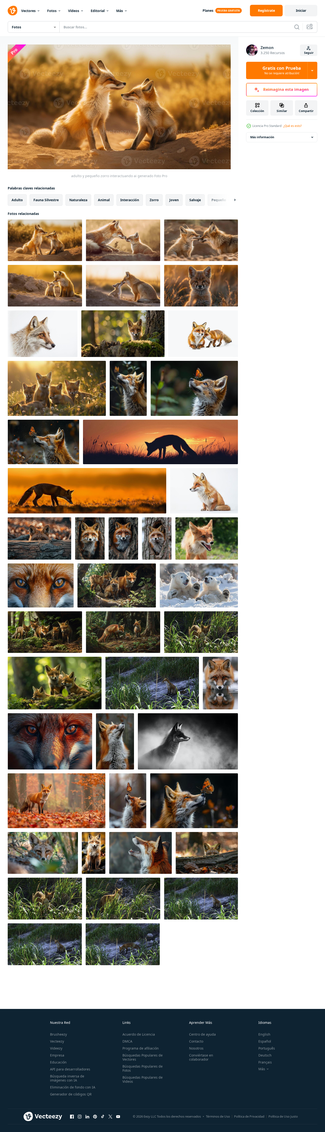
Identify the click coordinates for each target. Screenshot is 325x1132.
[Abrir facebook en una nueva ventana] (72, 1117)
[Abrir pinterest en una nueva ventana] (95, 1117)
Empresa (57, 1055)
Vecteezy (57, 1041)
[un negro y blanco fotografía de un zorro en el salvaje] (188, 741)
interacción (129, 199)
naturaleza (78, 199)
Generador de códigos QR (71, 1094)
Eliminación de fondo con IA (72, 1087)
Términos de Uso (218, 1116)
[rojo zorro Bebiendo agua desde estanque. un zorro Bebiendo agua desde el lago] (220, 683)
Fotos (52, 10)
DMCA (127, 1041)
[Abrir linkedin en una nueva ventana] (87, 1117)
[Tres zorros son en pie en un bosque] (116, 585)
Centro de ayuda (202, 1034)
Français (265, 1062)
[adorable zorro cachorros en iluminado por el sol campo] (57, 388)
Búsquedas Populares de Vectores (142, 1057)
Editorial (98, 10)
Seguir (308, 53)
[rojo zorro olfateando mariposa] (128, 388)
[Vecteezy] (12, 10)
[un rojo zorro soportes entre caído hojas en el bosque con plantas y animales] (56, 800)
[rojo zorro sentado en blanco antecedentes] (204, 490)
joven (174, 199)
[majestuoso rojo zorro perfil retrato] (140, 853)
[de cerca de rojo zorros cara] (41, 585)
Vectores (28, 10)
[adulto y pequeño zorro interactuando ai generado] (45, 240)
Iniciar (301, 10)
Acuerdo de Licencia (138, 1034)
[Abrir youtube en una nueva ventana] (118, 1117)
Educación (58, 1062)
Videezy (56, 1048)
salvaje (195, 199)
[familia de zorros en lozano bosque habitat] (123, 632)
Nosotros (196, 1048)
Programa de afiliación (140, 1048)
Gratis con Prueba (281, 70)
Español (264, 1041)
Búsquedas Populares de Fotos (142, 1068)
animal (104, 199)
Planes (208, 10)
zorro (154, 199)
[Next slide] (230, 200)
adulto (17, 199)
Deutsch (265, 1055)
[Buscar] (297, 27)
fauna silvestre (46, 199)
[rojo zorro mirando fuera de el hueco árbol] (123, 538)
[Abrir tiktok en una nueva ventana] (103, 1117)
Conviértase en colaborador (201, 1057)
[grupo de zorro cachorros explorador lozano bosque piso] (45, 632)
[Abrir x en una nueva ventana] (110, 1117)
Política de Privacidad (249, 1116)
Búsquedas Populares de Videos (142, 1079)
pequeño (218, 199)
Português (266, 1048)
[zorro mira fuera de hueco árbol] (90, 538)
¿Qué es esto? (292, 126)
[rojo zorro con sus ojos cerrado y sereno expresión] (115, 741)
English (264, 1034)
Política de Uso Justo (283, 1116)
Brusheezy (58, 1034)
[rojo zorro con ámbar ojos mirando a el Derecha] (42, 333)
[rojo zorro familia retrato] (203, 333)
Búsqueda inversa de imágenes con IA (67, 1078)
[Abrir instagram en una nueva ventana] (80, 1117)
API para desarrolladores (70, 1069)
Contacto (196, 1041)
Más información (262, 137)
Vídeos (73, 10)
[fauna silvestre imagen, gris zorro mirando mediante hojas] (43, 853)
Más (119, 10)
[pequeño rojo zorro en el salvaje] (201, 285)
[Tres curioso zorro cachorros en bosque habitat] (55, 683)
